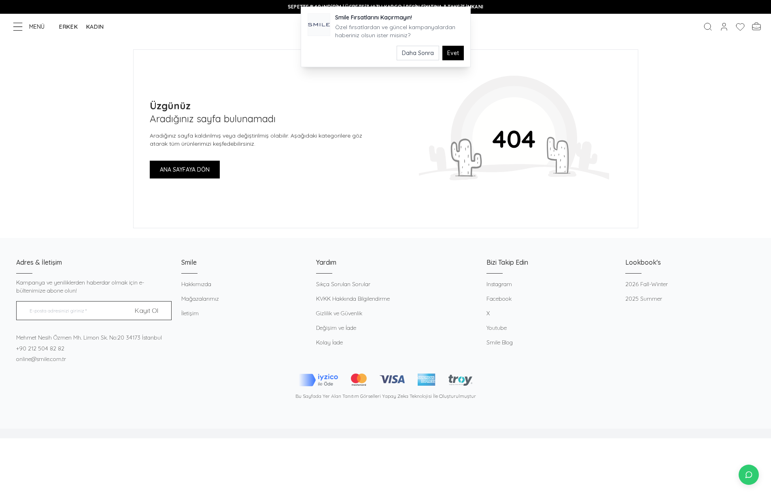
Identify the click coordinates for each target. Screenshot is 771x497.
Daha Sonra (418, 53)
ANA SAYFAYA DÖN (185, 169)
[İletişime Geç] (749, 475)
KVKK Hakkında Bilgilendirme (353, 298)
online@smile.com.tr (41, 359)
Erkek (68, 26)
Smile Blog (499, 342)
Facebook (499, 298)
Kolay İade (329, 342)
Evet (453, 53)
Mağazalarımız (200, 298)
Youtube (496, 327)
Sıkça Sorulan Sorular (343, 284)
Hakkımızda (196, 284)
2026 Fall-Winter (646, 284)
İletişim (190, 313)
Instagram (499, 284)
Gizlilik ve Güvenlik (339, 313)
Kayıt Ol (146, 310)
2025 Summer (643, 298)
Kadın (95, 26)
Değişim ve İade (336, 327)
